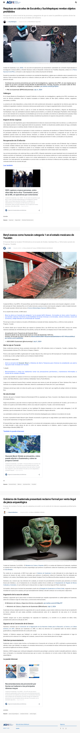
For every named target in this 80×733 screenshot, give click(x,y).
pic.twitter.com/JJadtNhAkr (14, 338)
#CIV (63, 336)
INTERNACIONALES (41, 248)
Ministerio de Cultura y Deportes (35, 565)
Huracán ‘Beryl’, (24, 363)
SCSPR (17, 728)
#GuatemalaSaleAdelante (53, 336)
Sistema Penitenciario (27, 220)
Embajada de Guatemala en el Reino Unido (52, 588)
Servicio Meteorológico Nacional (37, 308)
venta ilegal (33, 713)
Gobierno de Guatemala (44, 573)
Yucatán (34, 484)
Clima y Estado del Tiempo (29, 248)
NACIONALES (31, 21)
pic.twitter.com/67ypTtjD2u (49, 86)
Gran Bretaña (8, 569)
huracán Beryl (12, 484)
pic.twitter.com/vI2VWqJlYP (53, 603)
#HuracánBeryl (70, 336)
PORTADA (42, 512)
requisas (11, 220)
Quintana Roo (26, 484)
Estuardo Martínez (13, 512)
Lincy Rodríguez (12, 21)
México (19, 484)
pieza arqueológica (14, 713)
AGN (21, 67)
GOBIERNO (36, 512)
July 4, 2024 (38, 89)
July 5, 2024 (37, 341)
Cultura (32, 512)
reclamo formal (24, 713)
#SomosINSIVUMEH (37, 336)
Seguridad (37, 21)
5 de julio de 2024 (23, 21)
